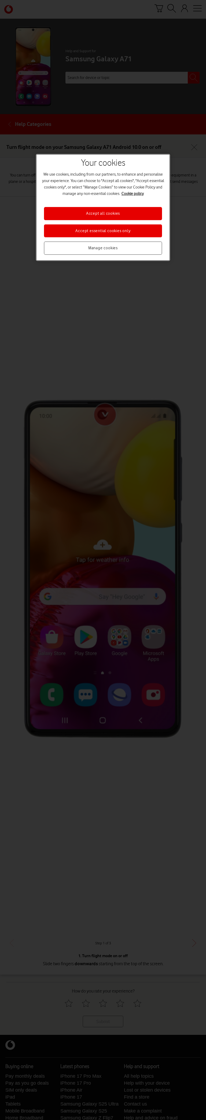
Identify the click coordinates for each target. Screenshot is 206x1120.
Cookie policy (133, 193)
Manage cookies (103, 248)
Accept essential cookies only (102, 230)
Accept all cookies (103, 213)
